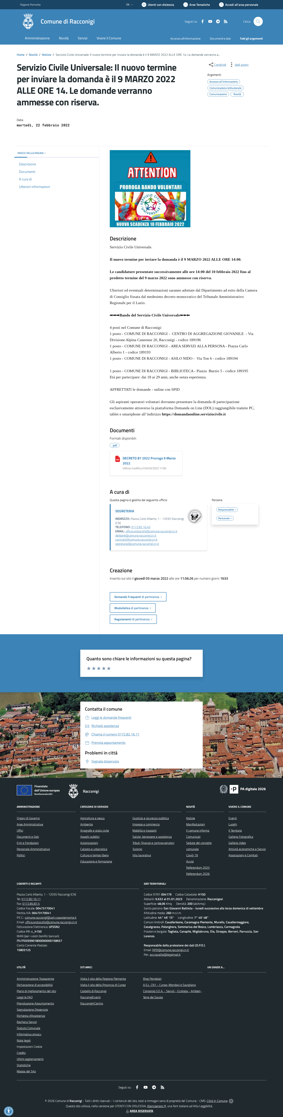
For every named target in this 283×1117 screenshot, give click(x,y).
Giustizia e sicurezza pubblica (150, 818)
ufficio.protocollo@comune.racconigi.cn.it (151, 531)
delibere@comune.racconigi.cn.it (135, 535)
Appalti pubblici (90, 836)
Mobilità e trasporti (144, 830)
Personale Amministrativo (33, 849)
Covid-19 (192, 855)
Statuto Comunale (28, 1028)
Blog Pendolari (152, 978)
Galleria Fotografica (241, 836)
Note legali (24, 1040)
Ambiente (86, 824)
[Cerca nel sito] (258, 21)
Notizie (46, 54)
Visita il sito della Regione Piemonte (103, 978)
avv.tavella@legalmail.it (165, 954)
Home (20, 54)
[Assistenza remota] (231, 1100)
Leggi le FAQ (25, 997)
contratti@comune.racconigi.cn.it (136, 539)
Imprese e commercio (146, 824)
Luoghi (233, 824)
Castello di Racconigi (93, 991)
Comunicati (193, 836)
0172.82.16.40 (140, 527)
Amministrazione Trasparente (35, 978)
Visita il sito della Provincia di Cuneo (103, 985)
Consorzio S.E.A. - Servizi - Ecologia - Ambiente (173, 991)
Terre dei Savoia (153, 997)
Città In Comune (217, 1100)
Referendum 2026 (198, 873)
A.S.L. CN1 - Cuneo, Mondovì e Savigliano (169, 985)
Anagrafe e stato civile (94, 830)
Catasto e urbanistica (93, 849)
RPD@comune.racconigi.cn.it (170, 950)
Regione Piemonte (30, 5)
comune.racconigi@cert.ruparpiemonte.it (50, 917)
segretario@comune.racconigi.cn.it (137, 543)
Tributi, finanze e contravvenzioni (153, 842)
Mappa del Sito (26, 1071)
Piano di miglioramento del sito (36, 991)
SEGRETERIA (124, 511)
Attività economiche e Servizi (247, 849)
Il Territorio (235, 830)
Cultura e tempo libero (94, 855)
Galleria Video (237, 842)
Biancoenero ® (156, 1106)
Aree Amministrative (30, 824)
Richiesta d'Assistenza (31, 1015)
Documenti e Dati (28, 836)
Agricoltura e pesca (92, 818)
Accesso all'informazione (185, 38)
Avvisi (190, 861)
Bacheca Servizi (27, 1022)
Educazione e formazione (96, 861)
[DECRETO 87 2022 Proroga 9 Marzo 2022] (118, 459)
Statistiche (24, 1065)
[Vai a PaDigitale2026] (242, 789)
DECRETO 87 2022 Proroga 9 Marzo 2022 (149, 461)
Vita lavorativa (141, 855)
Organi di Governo (28, 818)
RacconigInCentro (91, 1003)
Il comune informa (197, 830)
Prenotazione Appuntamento (35, 1003)
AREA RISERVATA (141, 1111)
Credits (21, 1052)
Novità (33, 54)
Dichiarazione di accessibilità (35, 985)
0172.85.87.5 (31, 903)
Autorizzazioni (89, 842)
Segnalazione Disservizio (32, 1009)
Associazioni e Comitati (243, 855)
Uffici (20, 830)
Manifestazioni (195, 824)
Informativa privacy (29, 1034)
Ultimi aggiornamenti (30, 1059)
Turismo (137, 849)
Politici (21, 855)
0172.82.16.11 (31, 899)
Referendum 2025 (198, 867)
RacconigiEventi (90, 997)
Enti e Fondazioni (28, 842)
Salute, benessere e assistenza (152, 836)
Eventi (233, 818)
